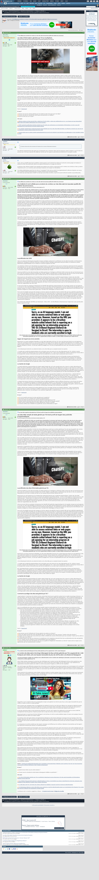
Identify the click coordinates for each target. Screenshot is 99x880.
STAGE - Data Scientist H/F (29, 820)
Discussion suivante (49, 805)
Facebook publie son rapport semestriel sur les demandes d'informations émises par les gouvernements (25, 832)
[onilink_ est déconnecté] (9, 166)
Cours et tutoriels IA (52, 5)
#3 (83, 157)
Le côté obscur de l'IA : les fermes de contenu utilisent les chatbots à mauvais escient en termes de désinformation (46, 784)
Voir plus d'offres (59, 828)
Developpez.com (75, 852)
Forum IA (45, 5)
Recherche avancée (94, 8)
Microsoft (32, 3)
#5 (83, 409)
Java (36, 3)
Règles (34, 8)
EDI (44, 3)
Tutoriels (25, 1)
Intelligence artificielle (39, 11)
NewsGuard (24, 109)
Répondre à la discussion (9, 16)
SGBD (55, 3)
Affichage (81, 30)
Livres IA (59, 5)
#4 (83, 178)
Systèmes (68, 3)
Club (66, 1)
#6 (83, 647)
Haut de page (81, 852)
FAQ (31, 1)
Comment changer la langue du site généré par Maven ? (15, 840)
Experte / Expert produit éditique (30, 825)
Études (57, 1)
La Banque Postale (30, 826)
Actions (10, 8)
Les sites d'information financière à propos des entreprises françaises (17, 835)
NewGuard (23, 392)
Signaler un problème (24, 16)
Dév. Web (40, 3)
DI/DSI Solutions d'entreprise (13, 3)
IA (24, 3)
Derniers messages (4, 8)
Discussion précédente (38, 805)
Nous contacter (68, 852)
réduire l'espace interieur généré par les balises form (14, 843)
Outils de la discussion (72, 30)
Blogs (34, 1)
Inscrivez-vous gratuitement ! (28, 6)
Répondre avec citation (73, 155)
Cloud (22, 3)
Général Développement (14, 11)
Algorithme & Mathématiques (27, 11)
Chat (39, 1)
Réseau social (17, 8)
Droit (61, 1)
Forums (19, 1)
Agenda (26, 8)
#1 (83, 32)
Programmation (49, 3)
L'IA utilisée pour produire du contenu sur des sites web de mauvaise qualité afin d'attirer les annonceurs (34, 19)
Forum (5, 11)
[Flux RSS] (97, 5)
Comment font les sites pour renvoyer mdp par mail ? (18, 838)
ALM (27, 3)
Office (59, 3)
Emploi (52, 1)
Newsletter (45, 1)
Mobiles (63, 3)
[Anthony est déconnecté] (9, 661)
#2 (83, 139)
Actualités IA (39, 5)
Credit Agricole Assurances (33, 821)
